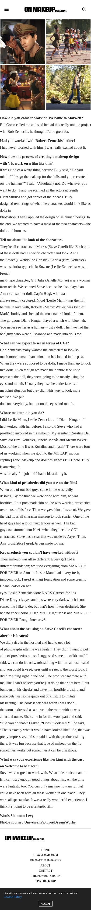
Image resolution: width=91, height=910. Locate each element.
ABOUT (45, 865)
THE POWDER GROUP (45, 876)
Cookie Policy (13, 897)
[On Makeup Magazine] (45, 9)
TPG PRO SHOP (45, 881)
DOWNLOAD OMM (45, 855)
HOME (45, 850)
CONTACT (45, 870)
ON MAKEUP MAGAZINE (45, 860)
